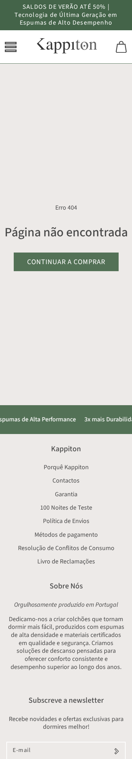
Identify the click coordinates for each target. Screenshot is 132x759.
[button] (10, 47)
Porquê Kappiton (66, 467)
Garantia (66, 494)
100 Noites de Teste (66, 507)
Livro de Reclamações (66, 561)
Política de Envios (66, 521)
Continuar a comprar (66, 262)
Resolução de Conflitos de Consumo (66, 548)
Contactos (66, 480)
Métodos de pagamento (66, 534)
